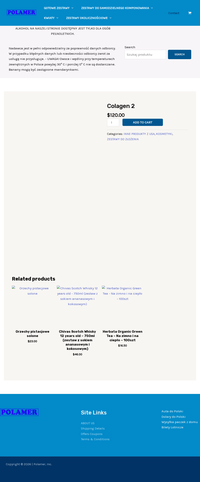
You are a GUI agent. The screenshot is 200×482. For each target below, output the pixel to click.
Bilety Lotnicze (172, 427)
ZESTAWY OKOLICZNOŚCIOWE (87, 18)
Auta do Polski (172, 411)
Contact (173, 13)
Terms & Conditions (95, 439)
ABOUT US (88, 423)
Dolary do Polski (174, 417)
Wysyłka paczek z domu (180, 422)
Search (130, 47)
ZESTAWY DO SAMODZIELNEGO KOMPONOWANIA (115, 8)
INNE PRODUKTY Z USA (139, 134)
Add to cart (142, 122)
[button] (71, 8)
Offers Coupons (92, 434)
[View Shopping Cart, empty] (189, 13)
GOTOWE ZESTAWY (57, 8)
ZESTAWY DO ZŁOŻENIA (123, 139)
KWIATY (49, 18)
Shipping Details (93, 428)
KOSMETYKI (164, 134)
